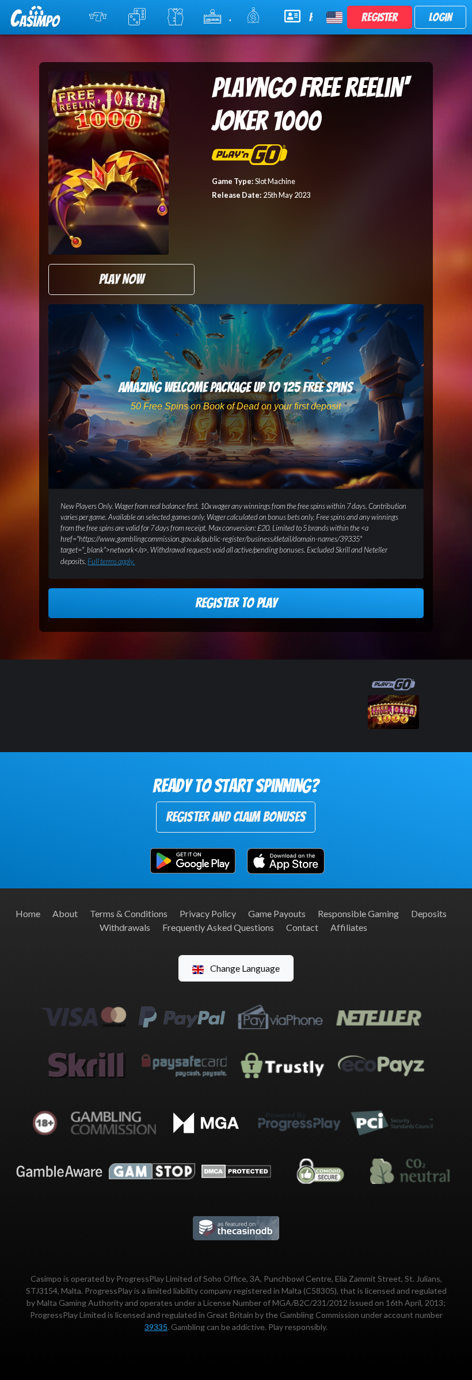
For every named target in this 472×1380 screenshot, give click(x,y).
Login (440, 17)
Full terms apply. (111, 561)
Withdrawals (125, 927)
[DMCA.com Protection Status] (236, 1169)
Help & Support (311, 17)
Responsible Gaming (358, 913)
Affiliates (348, 927)
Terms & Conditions (129, 913)
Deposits (429, 913)
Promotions (253, 17)
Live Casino (173, 17)
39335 (156, 1327)
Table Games (135, 17)
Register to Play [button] (236, 603)
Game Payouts (277, 913)
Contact (302, 927)
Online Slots (96, 17)
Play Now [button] (121, 279)
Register (379, 17)
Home (28, 913)
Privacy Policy (208, 913)
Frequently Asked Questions (218, 927)
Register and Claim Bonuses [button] (236, 817)
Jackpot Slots (230, 17)
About (65, 913)
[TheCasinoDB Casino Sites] (236, 1226)
